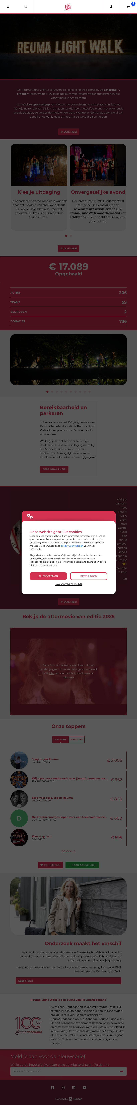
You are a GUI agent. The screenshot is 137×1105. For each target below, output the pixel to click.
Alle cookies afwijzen (68, 584)
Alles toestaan (48, 576)
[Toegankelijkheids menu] (133, 4)
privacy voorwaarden (72, 545)
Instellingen (88, 576)
